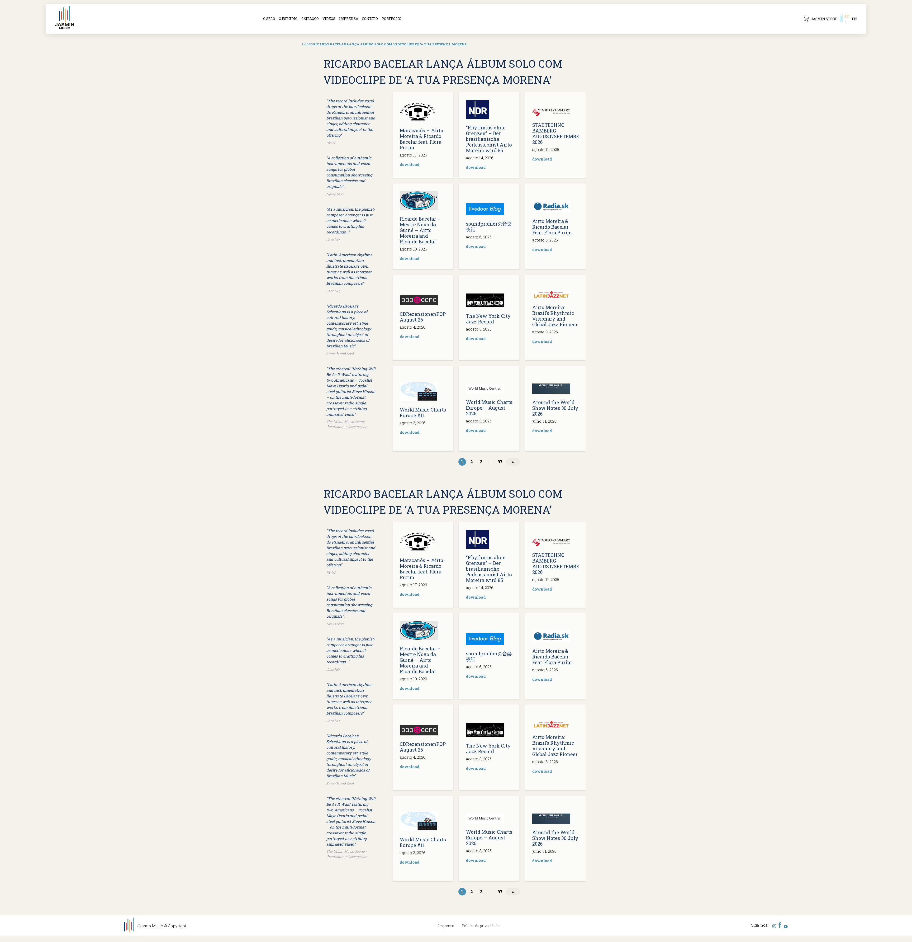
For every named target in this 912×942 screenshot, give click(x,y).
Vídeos (329, 18)
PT (846, 16)
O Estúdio (288, 18)
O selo (269, 18)
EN (854, 19)
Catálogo (310, 18)
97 (500, 461)
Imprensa (348, 18)
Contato (370, 18)
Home (307, 44)
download (409, 164)
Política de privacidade (480, 925)
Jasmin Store (824, 19)
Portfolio (391, 18)
